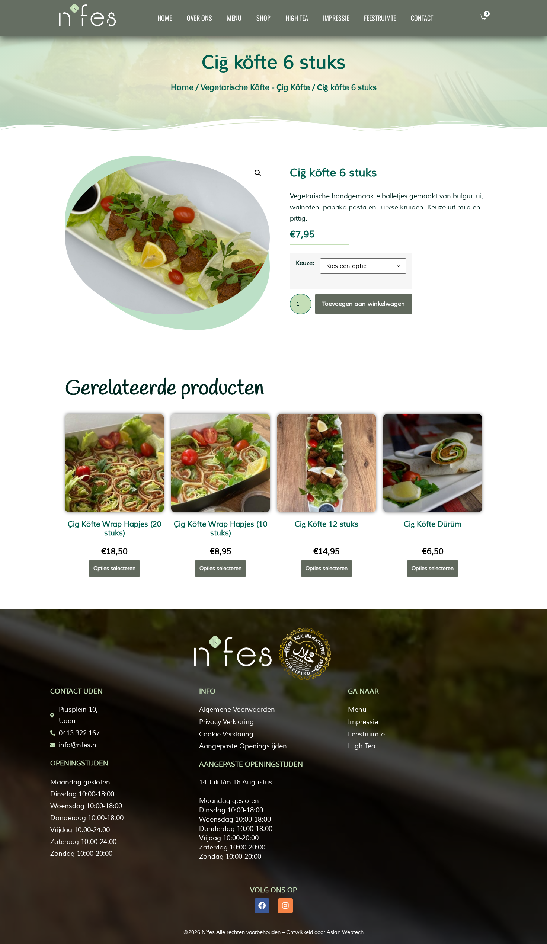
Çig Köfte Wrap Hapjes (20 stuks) (114, 528)
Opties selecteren (114, 568)
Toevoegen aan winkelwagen (363, 304)
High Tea (296, 18)
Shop (263, 18)
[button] (258, 173)
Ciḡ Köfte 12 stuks (326, 524)
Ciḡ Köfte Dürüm (433, 524)
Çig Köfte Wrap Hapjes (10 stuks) (221, 528)
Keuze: (305, 263)
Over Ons (199, 18)
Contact (422, 18)
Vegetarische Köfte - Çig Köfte (255, 87)
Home (164, 18)
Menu (234, 18)
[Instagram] (285, 905)
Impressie (336, 18)
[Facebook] (262, 905)
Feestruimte (380, 18)
